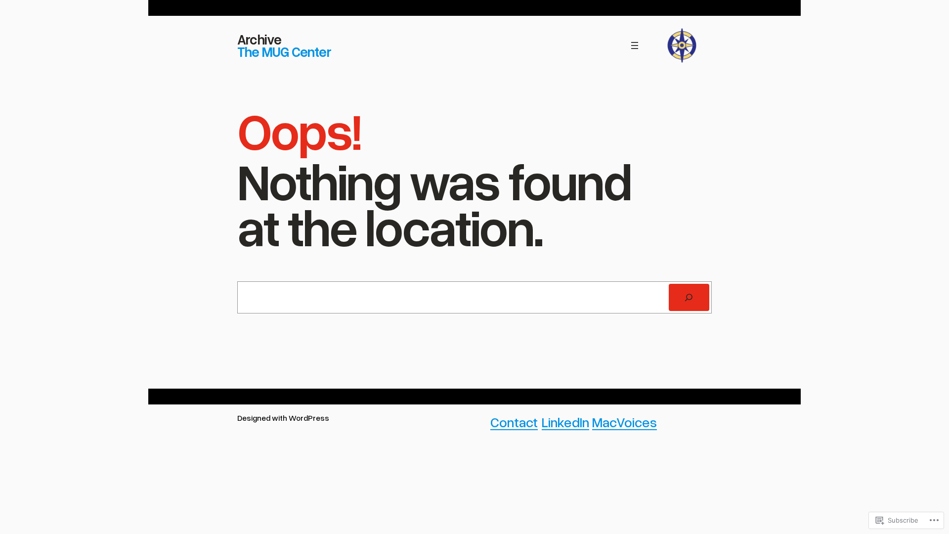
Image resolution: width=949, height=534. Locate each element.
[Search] (689, 298)
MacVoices (624, 421)
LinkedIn (565, 421)
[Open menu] (635, 45)
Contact (514, 421)
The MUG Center (284, 51)
